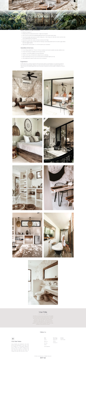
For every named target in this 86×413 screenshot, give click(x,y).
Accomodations (47, 346)
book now (64, 6)
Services (26, 6)
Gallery (54, 341)
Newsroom (55, 339)
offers (57, 6)
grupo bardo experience (45, 6)
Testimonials (62, 339)
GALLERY (34, 6)
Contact (52, 6)
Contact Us (55, 342)
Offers (45, 344)
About (23, 6)
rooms (30, 6)
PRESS (37, 6)
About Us (46, 341)
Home (20, 6)
